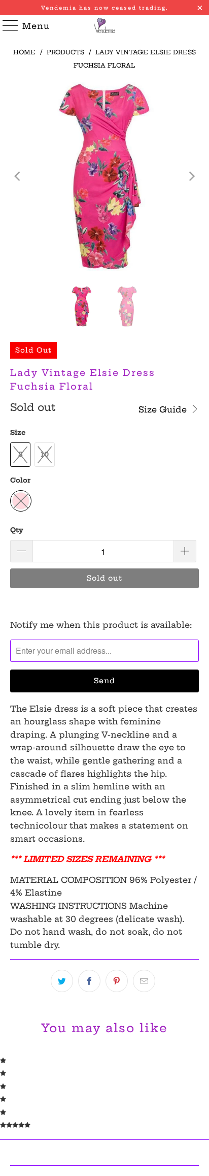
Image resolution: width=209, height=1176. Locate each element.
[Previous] (18, 176)
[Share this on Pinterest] (117, 981)
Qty (16, 530)
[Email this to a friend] (144, 981)
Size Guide (163, 409)
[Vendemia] (104, 25)
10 (45, 454)
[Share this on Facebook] (89, 981)
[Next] (191, 176)
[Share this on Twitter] (62, 981)
